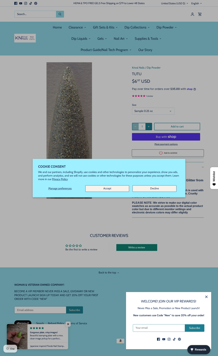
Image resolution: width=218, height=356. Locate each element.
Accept (107, 188)
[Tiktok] (174, 339)
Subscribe (194, 328)
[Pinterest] (179, 339)
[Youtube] (163, 339)
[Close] (206, 297)
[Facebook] (158, 339)
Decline (154, 188)
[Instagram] (169, 339)
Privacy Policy (60, 179)
